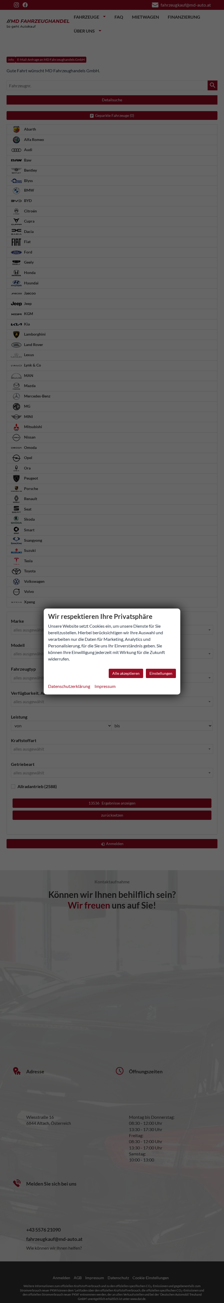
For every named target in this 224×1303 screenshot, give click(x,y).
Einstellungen (160, 673)
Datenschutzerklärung (69, 686)
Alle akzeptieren (126, 673)
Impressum (105, 686)
